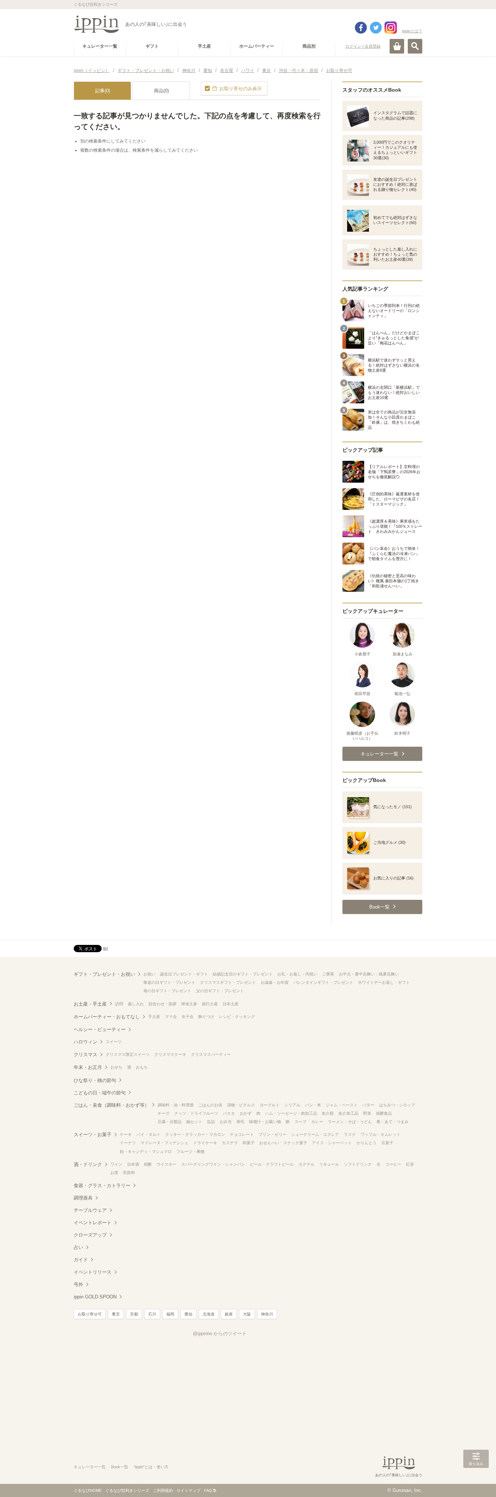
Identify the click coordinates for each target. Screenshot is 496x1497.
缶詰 (211, 1121)
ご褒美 (328, 974)
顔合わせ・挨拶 (162, 1004)
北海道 (209, 1314)
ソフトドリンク (358, 1164)
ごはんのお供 (210, 1105)
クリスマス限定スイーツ (128, 1054)
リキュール (329, 1164)
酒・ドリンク (88, 1164)
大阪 (247, 1314)
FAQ (208, 1490)
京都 (134, 1314)
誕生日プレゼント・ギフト (184, 974)
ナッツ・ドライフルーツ (196, 1113)
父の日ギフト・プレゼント (220, 991)
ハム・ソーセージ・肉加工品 (291, 1113)
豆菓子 (387, 1143)
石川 (152, 1314)
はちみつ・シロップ (397, 1105)
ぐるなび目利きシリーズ (127, 1490)
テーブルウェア (90, 1210)
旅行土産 (210, 1004)
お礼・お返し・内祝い (297, 974)
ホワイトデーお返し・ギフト (384, 982)
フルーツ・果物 (190, 1151)
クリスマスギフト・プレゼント (228, 982)
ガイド (81, 1259)
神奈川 (267, 1314)
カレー (317, 1121)
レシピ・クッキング (237, 1016)
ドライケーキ (205, 1143)
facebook (361, 27)
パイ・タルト (148, 1134)
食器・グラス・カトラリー (102, 1185)
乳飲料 (129, 1172)
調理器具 (83, 1198)
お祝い (149, 974)
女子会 (188, 1016)
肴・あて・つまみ (392, 1121)
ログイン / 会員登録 (363, 46)
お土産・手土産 (90, 1004)
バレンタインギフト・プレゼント (323, 982)
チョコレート (242, 1134)
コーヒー (393, 1164)
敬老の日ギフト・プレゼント (169, 982)
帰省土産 (189, 1004)
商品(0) (161, 90)
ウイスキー (166, 1164)
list (105, 948)
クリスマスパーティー (211, 1054)
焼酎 (148, 1164)
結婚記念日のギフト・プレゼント (243, 974)
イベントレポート (92, 1222)
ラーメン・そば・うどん (350, 1121)
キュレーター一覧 (90, 1467)
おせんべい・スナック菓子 (283, 1143)
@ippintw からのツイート (220, 1333)
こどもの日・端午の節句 (100, 1092)
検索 (415, 46)
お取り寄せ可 (90, 1314)
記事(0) (102, 90)
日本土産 (231, 1004)
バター (368, 1105)
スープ (300, 1121)
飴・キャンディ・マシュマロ (146, 1151)
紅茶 (410, 1164)
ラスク (350, 1134)
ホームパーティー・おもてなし (107, 1016)
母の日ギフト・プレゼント (167, 991)
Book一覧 (119, 1467)
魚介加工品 (348, 1113)
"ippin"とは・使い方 (151, 1467)
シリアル (292, 1105)
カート (397, 46)
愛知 (188, 1314)
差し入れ (136, 1004)
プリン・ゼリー (272, 1134)
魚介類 (328, 1113)
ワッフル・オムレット (381, 1134)
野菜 (367, 1113)
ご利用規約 (163, 1490)
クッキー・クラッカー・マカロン (195, 1134)
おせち (116, 1067)
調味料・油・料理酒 (176, 1105)
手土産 (154, 1016)
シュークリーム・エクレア (315, 1134)
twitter (376, 27)
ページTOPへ (476, 1481)
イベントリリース (92, 1272)
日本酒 (133, 1164)
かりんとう (367, 1143)
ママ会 (171, 1016)
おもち (142, 1067)
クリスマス (85, 1054)
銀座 (229, 1314)
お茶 (114, 1172)
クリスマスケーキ (170, 1054)
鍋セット (194, 1121)
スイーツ (114, 1041)
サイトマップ (188, 1490)
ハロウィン (85, 1042)
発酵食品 (384, 1113)
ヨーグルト (270, 1105)
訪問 (119, 1004)
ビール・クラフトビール (272, 1164)
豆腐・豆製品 (170, 1121)
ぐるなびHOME (88, 1490)
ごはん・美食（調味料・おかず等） (111, 1105)
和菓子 (249, 1143)
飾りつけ (206, 1016)
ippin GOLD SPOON (95, 1297)
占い (78, 1247)
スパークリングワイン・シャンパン (213, 1164)
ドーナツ (128, 1143)
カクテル (306, 1164)
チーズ (164, 1113)
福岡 (170, 1314)
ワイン (116, 1164)
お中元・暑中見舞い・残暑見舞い (369, 974)
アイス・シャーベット (332, 1143)
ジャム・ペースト (342, 1105)
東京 (116, 1314)
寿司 (240, 1121)
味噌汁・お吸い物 (265, 1121)
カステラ (230, 1143)
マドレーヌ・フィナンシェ (164, 1143)
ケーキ (126, 1134)
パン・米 (313, 1105)
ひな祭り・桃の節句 (95, 1080)
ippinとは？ (412, 31)
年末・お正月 (88, 1067)
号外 (78, 1284)
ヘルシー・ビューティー (100, 1029)
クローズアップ (90, 1235)
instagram (391, 27)
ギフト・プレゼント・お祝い (104, 974)
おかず (246, 1113)
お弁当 (226, 1121)
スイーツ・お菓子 (92, 1134)
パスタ (229, 1113)
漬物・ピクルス (241, 1105)
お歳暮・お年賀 (275, 982)
